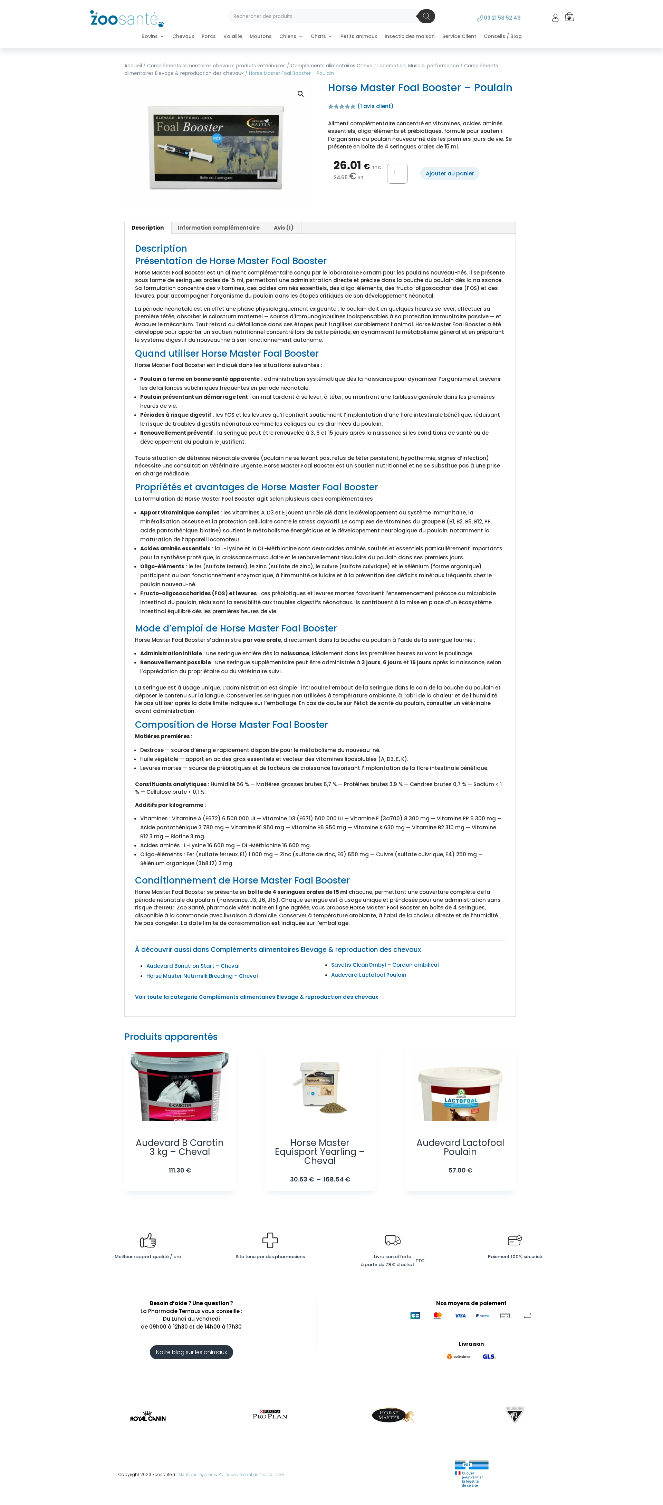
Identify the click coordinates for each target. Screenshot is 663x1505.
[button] (301, 94)
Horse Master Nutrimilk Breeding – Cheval (202, 976)
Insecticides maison (410, 37)
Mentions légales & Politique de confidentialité (225, 1474)
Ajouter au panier (450, 173)
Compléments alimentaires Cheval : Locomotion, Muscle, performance (375, 65)
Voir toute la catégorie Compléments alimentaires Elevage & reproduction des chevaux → (260, 997)
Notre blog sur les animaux (191, 1352)
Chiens (287, 37)
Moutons (261, 37)
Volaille (232, 37)
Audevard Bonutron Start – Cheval (193, 965)
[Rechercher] (426, 16)
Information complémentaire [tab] (219, 227)
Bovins (150, 37)
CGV (280, 1474)
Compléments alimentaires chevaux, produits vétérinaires (216, 65)
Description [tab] (148, 227)
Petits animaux (358, 37)
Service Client (459, 37)
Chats (318, 37)
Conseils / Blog (503, 37)
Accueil (133, 65)
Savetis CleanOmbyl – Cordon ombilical (385, 964)
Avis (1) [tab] (284, 227)
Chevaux (183, 37)
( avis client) (375, 106)
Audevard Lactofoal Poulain (368, 974)
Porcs (209, 37)
